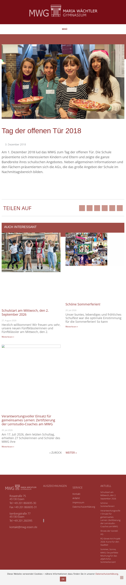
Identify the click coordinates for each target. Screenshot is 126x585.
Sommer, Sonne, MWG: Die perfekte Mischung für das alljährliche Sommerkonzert (109, 555)
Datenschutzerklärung (106, 573)
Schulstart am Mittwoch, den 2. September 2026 (25, 312)
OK (63, 579)
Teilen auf (17, 208)
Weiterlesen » (8, 336)
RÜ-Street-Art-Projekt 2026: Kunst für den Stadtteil (110, 541)
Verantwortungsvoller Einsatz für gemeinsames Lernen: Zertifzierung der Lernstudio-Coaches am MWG (28, 420)
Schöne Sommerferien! (82, 304)
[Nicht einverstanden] (122, 577)
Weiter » (71, 452)
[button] (82, 208)
